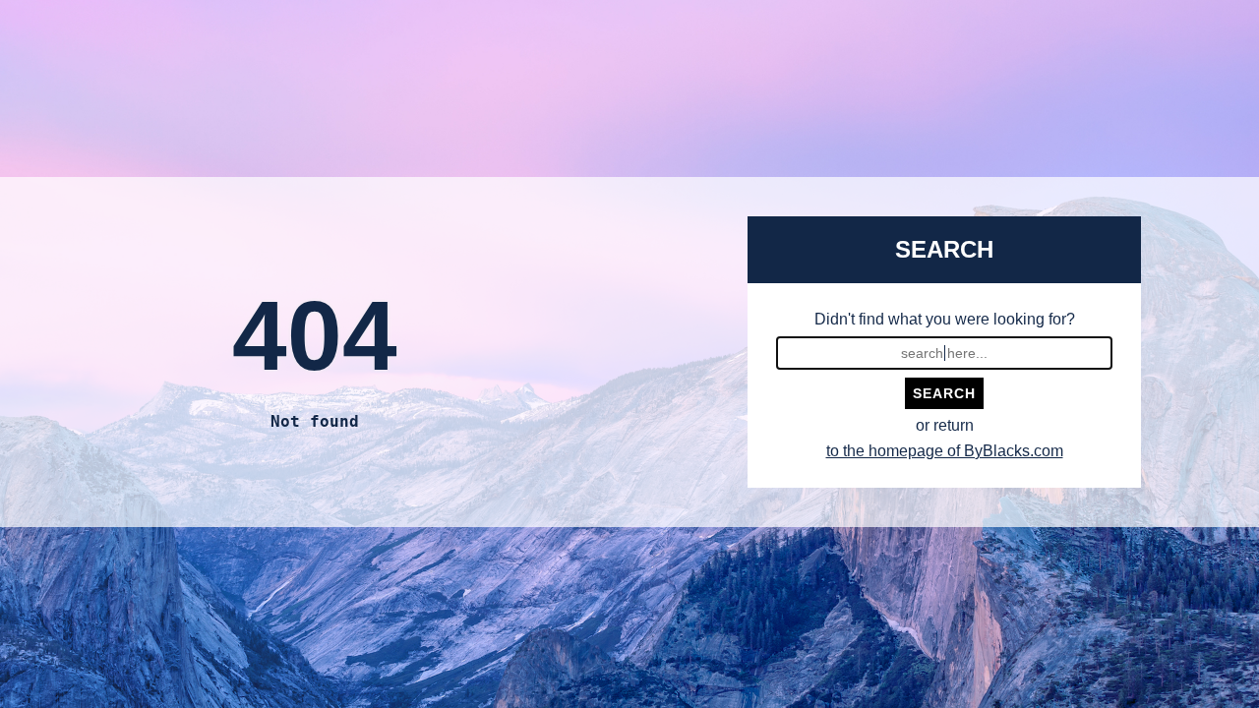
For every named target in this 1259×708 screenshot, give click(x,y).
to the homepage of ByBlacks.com (944, 450)
